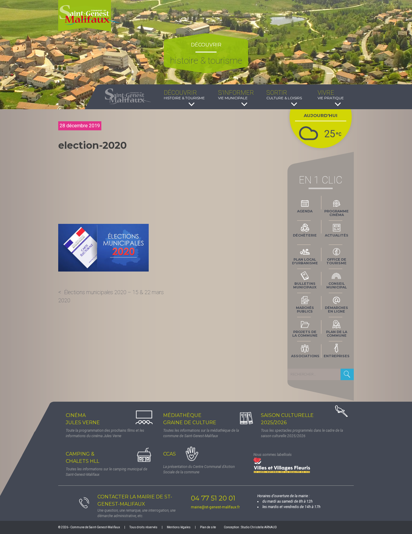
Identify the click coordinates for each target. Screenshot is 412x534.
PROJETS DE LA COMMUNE (305, 334)
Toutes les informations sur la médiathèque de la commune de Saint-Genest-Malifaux (201, 433)
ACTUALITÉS (336, 235)
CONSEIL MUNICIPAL (336, 285)
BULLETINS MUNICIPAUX (304, 285)
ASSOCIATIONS (305, 356)
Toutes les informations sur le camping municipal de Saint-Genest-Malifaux (106, 472)
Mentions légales (179, 527)
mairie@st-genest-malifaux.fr (215, 507)
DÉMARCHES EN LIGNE (336, 309)
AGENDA (304, 211)
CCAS (169, 454)
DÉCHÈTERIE (305, 235)
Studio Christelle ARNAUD (259, 527)
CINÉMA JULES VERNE (83, 418)
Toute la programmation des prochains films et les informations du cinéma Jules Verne (105, 433)
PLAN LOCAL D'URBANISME (305, 261)
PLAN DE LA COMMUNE (336, 334)
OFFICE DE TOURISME (336, 261)
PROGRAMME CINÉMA (336, 213)
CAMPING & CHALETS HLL (82, 457)
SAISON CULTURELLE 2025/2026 (287, 418)
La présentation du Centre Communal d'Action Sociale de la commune (199, 469)
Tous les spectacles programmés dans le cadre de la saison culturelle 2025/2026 (302, 433)
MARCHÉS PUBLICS (305, 309)
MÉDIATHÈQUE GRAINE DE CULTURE (189, 418)
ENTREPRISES (337, 356)
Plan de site (208, 527)
